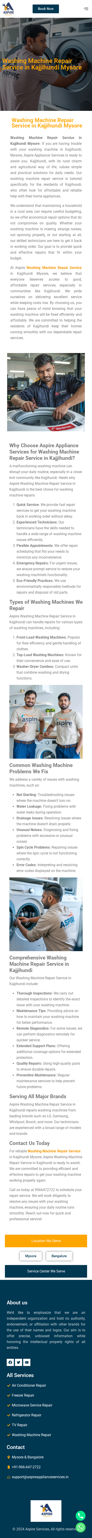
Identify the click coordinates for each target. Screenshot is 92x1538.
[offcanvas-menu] (86, 8)
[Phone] (81, 1516)
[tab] (46, 1241)
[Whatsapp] (81, 1527)
